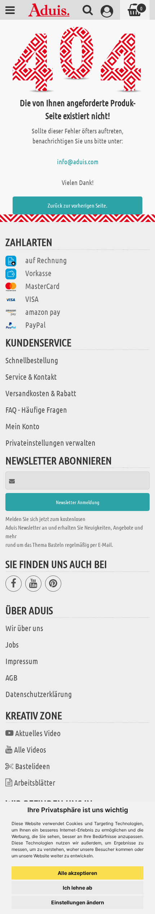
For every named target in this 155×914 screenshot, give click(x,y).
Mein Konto (22, 426)
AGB (11, 677)
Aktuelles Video (38, 733)
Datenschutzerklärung (38, 693)
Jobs (12, 644)
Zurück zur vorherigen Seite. (77, 205)
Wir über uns (24, 628)
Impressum (21, 661)
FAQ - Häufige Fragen (36, 409)
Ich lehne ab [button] (77, 888)
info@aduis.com (77, 161)
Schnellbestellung (31, 360)
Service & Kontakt (31, 376)
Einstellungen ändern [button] (77, 902)
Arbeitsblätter (34, 782)
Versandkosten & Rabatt (40, 393)
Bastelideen (32, 766)
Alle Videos (30, 749)
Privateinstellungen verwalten (50, 442)
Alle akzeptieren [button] (77, 873)
